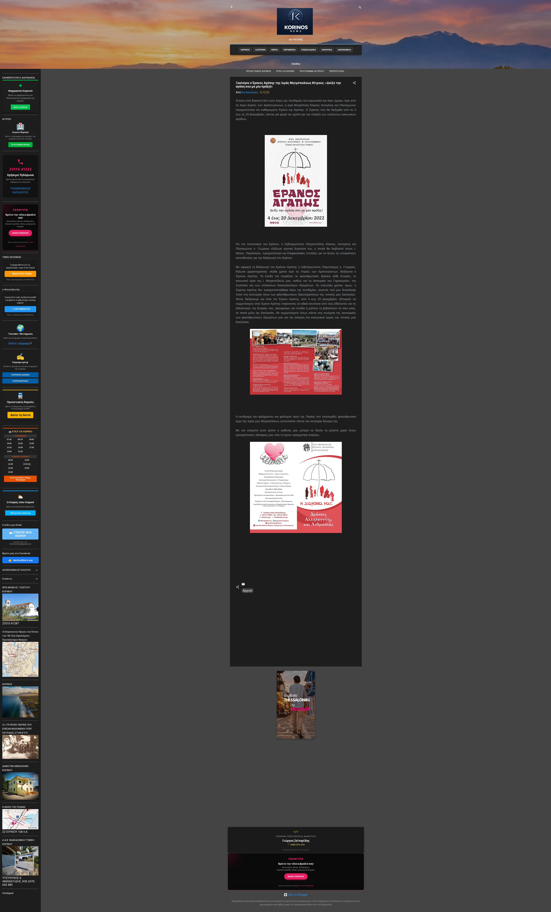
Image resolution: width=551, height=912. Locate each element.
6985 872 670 (296, 844)
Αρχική (247, 590)
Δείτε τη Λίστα (20, 107)
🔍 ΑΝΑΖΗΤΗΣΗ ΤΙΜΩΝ (20, 274)
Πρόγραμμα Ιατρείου (312, 71)
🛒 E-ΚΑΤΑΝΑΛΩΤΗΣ (20, 309)
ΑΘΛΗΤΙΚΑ (327, 50)
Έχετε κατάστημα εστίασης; (296, 885)
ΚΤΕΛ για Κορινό (285, 71)
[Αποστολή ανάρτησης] (243, 585)
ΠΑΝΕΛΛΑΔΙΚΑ (308, 50)
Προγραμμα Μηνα (20, 145)
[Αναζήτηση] (360, 7)
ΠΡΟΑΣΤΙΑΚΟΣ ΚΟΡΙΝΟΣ (258, 71)
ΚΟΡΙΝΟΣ (245, 50)
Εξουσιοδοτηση (20, 381)
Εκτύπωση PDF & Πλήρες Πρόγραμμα (20, 479)
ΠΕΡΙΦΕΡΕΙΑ (290, 50)
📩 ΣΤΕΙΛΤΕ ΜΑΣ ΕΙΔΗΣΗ (20, 534)
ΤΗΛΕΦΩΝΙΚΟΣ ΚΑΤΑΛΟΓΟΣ (20, 190)
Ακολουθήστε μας (20, 560)
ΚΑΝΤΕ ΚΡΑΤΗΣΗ (296, 876)
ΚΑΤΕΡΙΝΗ (260, 50)
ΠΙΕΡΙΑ (274, 50)
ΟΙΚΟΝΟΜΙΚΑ (344, 50)
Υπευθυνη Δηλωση (20, 375)
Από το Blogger (297, 894)
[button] (354, 83)
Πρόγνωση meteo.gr (20, 513)
